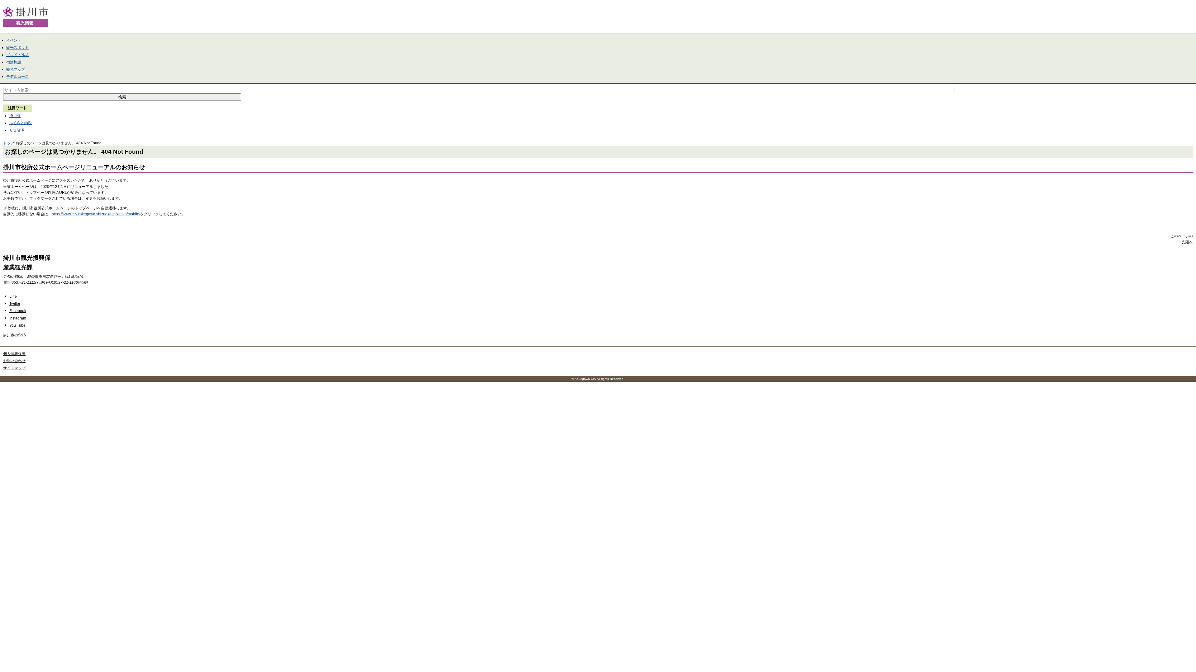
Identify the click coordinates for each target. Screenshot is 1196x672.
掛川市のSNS (14, 335)
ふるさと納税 (20, 123)
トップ (8, 143)
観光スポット (17, 47)
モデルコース (17, 76)
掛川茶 (15, 116)
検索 (122, 97)
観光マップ (15, 69)
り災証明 (16, 130)
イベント (13, 40)
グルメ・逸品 (17, 55)
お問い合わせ (14, 361)
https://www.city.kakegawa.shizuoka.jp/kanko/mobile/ (96, 214)
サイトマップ (14, 368)
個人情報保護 (14, 354)
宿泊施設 (13, 62)
